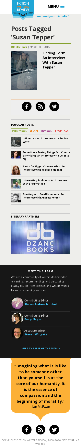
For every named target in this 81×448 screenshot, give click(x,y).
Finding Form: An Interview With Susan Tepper (54, 60)
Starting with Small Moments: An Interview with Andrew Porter (43, 196)
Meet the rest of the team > (40, 348)
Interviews (19, 47)
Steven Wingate (35, 334)
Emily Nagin (32, 319)
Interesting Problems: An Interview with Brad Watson (45, 182)
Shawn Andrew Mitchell (40, 304)
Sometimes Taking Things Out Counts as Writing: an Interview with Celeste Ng (46, 156)
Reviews (46, 130)
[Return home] (23, 10)
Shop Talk (61, 130)
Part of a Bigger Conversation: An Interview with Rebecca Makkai (44, 168)
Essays (34, 130)
